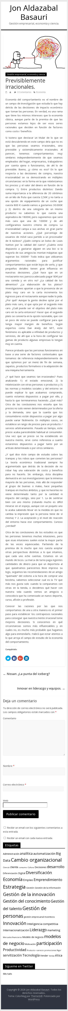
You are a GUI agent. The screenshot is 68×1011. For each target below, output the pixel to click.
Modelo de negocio (33, 937)
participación (49, 943)
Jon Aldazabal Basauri (34, 12)
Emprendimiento (48, 879)
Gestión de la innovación (29, 894)
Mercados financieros (12, 937)
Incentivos (50, 916)
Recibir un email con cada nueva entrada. (30, 838)
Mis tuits (7, 973)
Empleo (28, 880)
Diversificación (39, 872)
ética (58, 955)
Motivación (30, 944)
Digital (21, 873)
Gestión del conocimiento (26, 901)
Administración (11, 853)
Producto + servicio (35, 950)
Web (5, 800)
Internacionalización (16, 930)
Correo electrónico (14, 784)
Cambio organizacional (36, 860)
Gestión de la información (48, 887)
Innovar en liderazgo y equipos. (41, 688)
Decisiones (40, 867)
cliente (14, 867)
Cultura (31, 867)
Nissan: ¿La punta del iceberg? (26, 674)
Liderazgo (38, 929)
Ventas (51, 956)
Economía (41, 92)
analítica (26, 853)
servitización (12, 955)
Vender (44, 955)
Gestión (30, 887)
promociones (50, 950)
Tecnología (31, 955)
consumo (23, 867)
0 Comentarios (24, 92)
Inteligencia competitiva (42, 924)
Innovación (14, 923)
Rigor (59, 950)
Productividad (14, 949)
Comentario (9, 718)
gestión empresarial (34, 916)
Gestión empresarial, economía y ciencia (26, 74)
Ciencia (6, 867)
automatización (44, 854)
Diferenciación (10, 873)
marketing (53, 930)
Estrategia (14, 886)
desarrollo (55, 866)
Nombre (8, 765)
